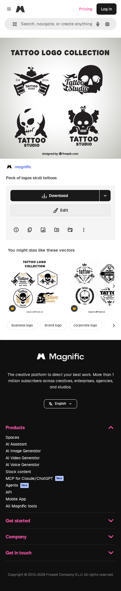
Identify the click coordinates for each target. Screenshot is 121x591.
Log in (106, 9)
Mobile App (16, 499)
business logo (22, 325)
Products (15, 427)
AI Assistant (16, 444)
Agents (17, 485)
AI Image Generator (23, 450)
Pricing (86, 9)
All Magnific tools (21, 506)
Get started (18, 520)
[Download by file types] (105, 195)
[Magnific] (60, 357)
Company (16, 536)
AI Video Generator (23, 457)
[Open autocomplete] (12, 24)
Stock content (18, 471)
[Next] (114, 286)
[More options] (83, 230)
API (9, 492)
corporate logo (85, 325)
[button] (60, 403)
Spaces (12, 437)
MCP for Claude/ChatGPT (34, 478)
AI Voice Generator (22, 464)
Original (36, 48)
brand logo (53, 325)
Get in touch (19, 553)
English (60, 403)
